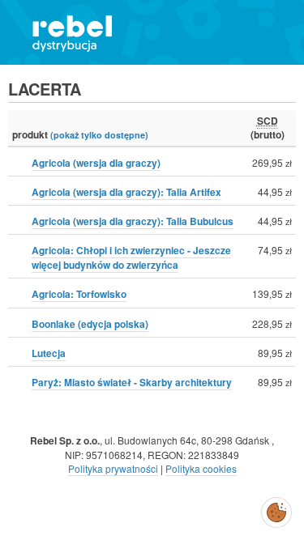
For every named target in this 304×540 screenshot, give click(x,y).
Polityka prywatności (113, 468)
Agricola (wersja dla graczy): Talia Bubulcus (132, 221)
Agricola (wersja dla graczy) (96, 162)
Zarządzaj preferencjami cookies (276, 509)
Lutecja (49, 353)
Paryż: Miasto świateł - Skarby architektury (132, 382)
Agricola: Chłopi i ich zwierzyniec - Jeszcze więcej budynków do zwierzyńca (131, 257)
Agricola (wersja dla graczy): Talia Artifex (126, 192)
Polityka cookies (201, 468)
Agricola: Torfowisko (79, 294)
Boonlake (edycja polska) (90, 324)
